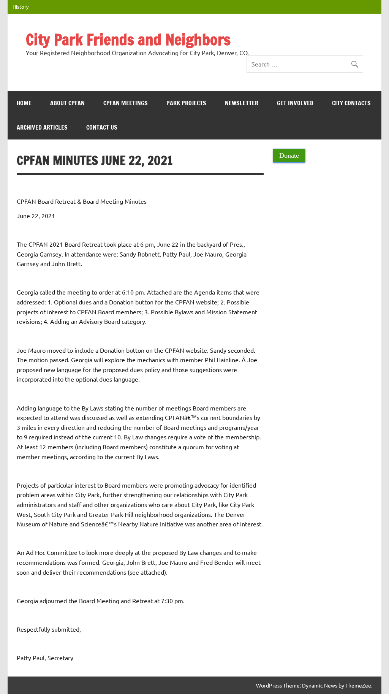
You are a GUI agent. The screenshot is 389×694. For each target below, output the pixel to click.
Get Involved (295, 103)
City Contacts (351, 103)
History (20, 6)
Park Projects (186, 103)
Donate (289, 155)
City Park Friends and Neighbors (128, 39)
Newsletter (241, 103)
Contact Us (101, 127)
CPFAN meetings (125, 103)
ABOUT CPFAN (67, 103)
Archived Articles (42, 127)
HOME (24, 103)
